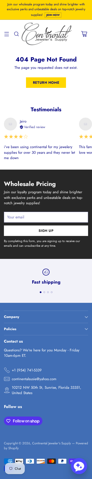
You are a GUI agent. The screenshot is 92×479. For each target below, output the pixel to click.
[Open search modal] (16, 34)
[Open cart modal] (84, 34)
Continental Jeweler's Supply (51, 443)
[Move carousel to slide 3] (48, 292)
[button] (79, 466)
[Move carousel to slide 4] (52, 292)
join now (53, 15)
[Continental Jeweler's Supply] (47, 34)
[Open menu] (6, 34)
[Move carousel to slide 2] (44, 292)
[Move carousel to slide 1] (40, 292)
